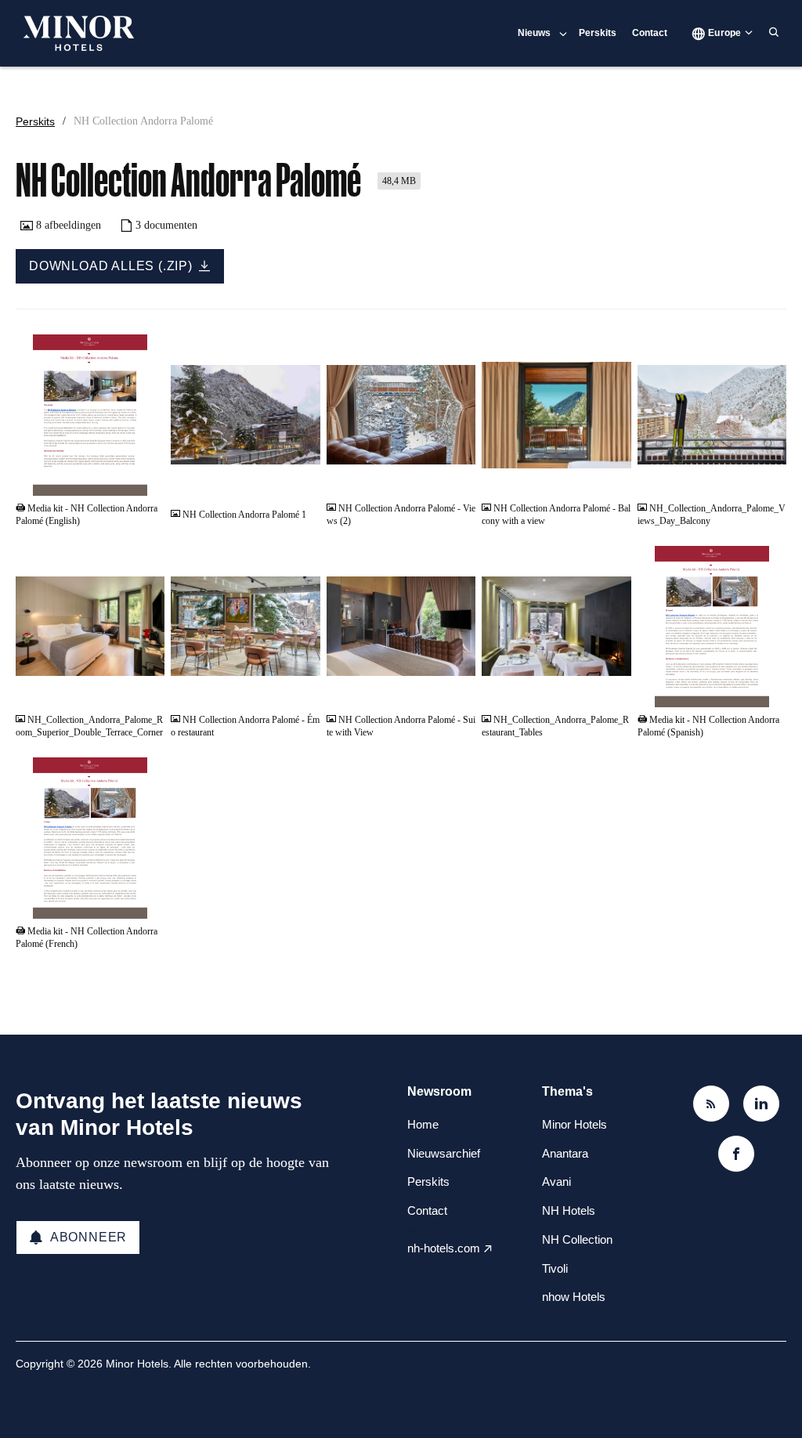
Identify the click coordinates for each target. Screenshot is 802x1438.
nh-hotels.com (443, 1248)
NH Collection (577, 1239)
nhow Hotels (573, 1296)
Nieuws (534, 32)
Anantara (565, 1153)
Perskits (597, 32)
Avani (556, 1181)
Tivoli (555, 1268)
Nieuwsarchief (443, 1153)
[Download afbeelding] (301, 478)
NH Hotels (568, 1210)
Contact (649, 32)
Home (423, 1124)
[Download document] (145, 478)
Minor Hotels (574, 1124)
